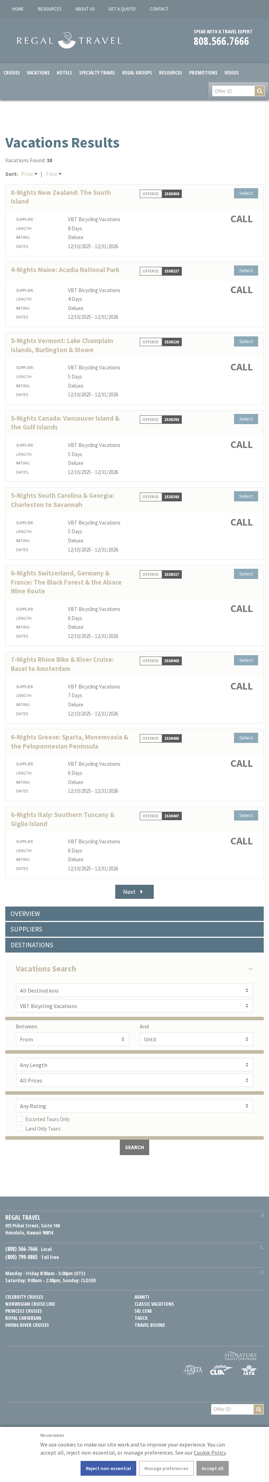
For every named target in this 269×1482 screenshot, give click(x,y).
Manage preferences (166, 1468)
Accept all (212, 1468)
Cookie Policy (210, 1452)
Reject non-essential (108, 1468)
